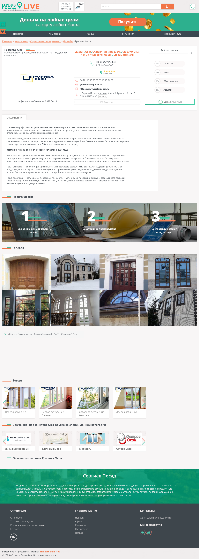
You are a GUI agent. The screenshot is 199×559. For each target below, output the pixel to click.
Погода (79, 532)
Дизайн (79, 51)
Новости (18, 33)
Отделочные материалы (106, 51)
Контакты (15, 529)
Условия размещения (22, 521)
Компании (55, 33)
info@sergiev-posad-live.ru (157, 517)
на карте (102, 96)
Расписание (81, 529)
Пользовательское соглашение (27, 525)
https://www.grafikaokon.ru (94, 89)
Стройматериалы (123, 54)
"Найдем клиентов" (50, 551)
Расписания (127, 33)
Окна (88, 51)
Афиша (91, 33)
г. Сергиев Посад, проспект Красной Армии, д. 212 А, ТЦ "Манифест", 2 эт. (42, 334)
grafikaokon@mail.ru (91, 84)
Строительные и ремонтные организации (110, 53)
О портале (16, 517)
